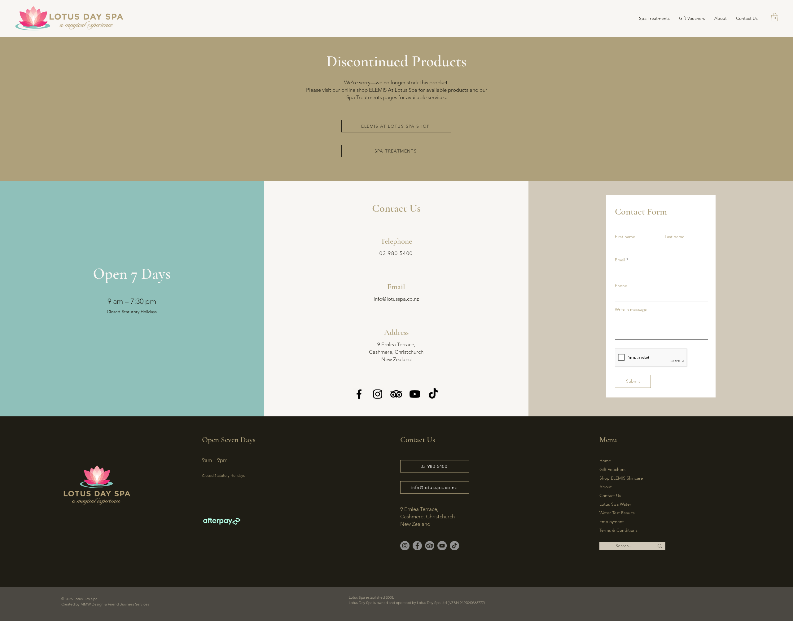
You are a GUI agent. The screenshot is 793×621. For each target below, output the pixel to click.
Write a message (631, 309)
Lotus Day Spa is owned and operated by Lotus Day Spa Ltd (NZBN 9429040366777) (417, 602)
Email (620, 260)
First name (625, 236)
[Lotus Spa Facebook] (417, 545)
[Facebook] (359, 394)
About (605, 487)
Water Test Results (617, 513)
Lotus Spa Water (615, 504)
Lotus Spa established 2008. (373, 597)
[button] (774, 17)
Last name (675, 236)
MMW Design (92, 604)
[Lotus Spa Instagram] (405, 545)
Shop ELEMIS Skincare (621, 478)
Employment (611, 521)
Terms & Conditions (618, 530)
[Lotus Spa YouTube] (442, 545)
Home (605, 461)
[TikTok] (433, 394)
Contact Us (610, 495)
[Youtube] (415, 394)
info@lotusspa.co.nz (396, 299)
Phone (621, 285)
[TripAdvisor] (396, 394)
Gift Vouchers (612, 469)
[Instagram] (377, 394)
